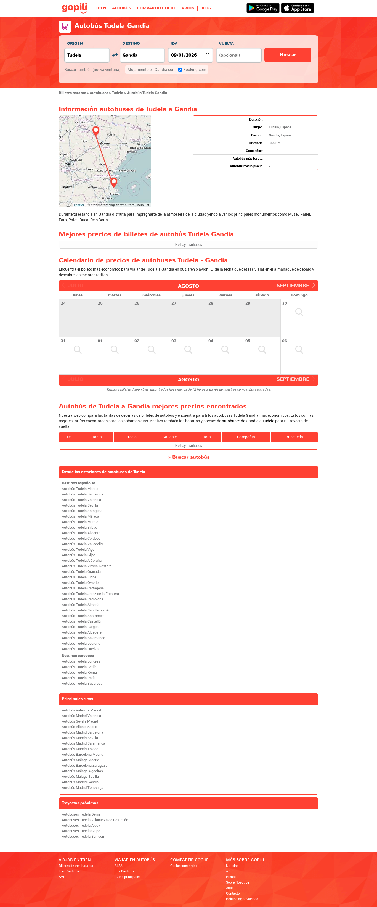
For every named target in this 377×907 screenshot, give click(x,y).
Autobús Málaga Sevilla (80, 776)
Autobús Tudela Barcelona (82, 494)
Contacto (233, 893)
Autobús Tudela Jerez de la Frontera (90, 593)
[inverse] (115, 55)
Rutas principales (127, 876)
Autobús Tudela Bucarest (82, 683)
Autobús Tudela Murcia (80, 522)
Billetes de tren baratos (76, 865)
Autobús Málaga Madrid (80, 760)
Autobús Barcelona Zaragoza (84, 765)
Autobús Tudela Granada (81, 571)
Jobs (229, 887)
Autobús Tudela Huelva (80, 649)
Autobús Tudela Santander (83, 615)
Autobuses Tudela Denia (81, 814)
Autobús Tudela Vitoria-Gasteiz (86, 566)
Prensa (231, 876)
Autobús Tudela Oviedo (80, 582)
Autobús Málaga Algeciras (82, 771)
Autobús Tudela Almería (80, 604)
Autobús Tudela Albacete (82, 632)
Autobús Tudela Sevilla (80, 505)
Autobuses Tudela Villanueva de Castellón (95, 820)
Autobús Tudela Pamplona (82, 599)
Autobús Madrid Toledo (80, 749)
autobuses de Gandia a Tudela (248, 420)
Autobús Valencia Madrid (81, 710)
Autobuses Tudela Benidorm (84, 836)
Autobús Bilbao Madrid (79, 726)
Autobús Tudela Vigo (78, 549)
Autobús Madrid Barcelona (82, 732)
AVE (62, 876)
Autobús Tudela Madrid (80, 488)
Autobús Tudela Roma (79, 672)
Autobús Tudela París (78, 678)
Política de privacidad (242, 899)
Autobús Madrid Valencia (81, 715)
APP (229, 871)
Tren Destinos (69, 871)
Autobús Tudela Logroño (81, 643)
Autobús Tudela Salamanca (83, 638)
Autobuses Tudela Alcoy (81, 825)
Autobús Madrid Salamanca (83, 743)
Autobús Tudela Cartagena (83, 588)
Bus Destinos (124, 871)
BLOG (205, 8)
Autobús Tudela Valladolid (82, 544)
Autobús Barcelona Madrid (82, 754)
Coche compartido (184, 865)
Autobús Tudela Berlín (79, 667)
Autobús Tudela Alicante (81, 533)
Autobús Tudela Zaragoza (82, 510)
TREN (101, 8)
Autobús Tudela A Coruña (82, 560)
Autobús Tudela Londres (81, 661)
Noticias (232, 865)
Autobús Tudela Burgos (80, 626)
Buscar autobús (190, 457)
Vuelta (226, 43)
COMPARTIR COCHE (156, 8)
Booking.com (167, 69)
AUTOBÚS (121, 8)
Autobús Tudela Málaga (80, 516)
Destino (131, 43)
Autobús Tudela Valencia (81, 499)
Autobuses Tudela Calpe (81, 831)
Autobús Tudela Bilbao (79, 527)
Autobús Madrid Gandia (80, 782)
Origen (75, 43)
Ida (174, 43)
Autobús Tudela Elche (79, 577)
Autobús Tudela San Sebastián (86, 610)
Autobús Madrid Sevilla (80, 737)
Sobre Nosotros (237, 882)
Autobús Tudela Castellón (82, 621)
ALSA (119, 865)
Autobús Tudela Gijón (78, 555)
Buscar (288, 54)
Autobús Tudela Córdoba (81, 538)
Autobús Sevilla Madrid (80, 721)
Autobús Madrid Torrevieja (82, 787)
